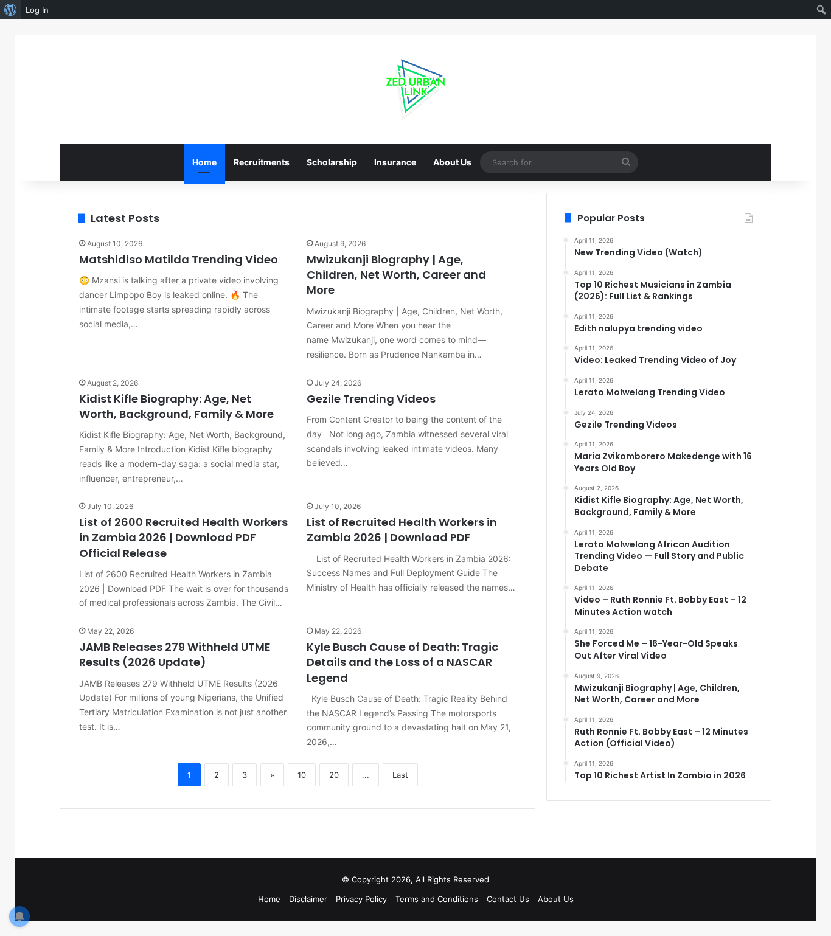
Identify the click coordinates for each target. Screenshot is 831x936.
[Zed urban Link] (415, 89)
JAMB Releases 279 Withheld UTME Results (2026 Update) (175, 654)
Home (204, 162)
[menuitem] (10, 9)
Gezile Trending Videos (371, 398)
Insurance (395, 162)
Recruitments (262, 162)
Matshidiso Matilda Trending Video (178, 259)
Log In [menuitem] (37, 10)
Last (400, 775)
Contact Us (508, 899)
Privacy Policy (361, 899)
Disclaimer (308, 899)
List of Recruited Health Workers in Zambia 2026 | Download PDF (402, 530)
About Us (452, 162)
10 (301, 775)
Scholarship (332, 162)
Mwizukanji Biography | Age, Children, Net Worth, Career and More (396, 274)
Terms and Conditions (436, 899)
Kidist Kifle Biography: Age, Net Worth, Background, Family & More (176, 406)
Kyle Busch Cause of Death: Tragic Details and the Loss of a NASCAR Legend (402, 662)
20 (334, 775)
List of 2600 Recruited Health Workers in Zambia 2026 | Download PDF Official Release (183, 537)
